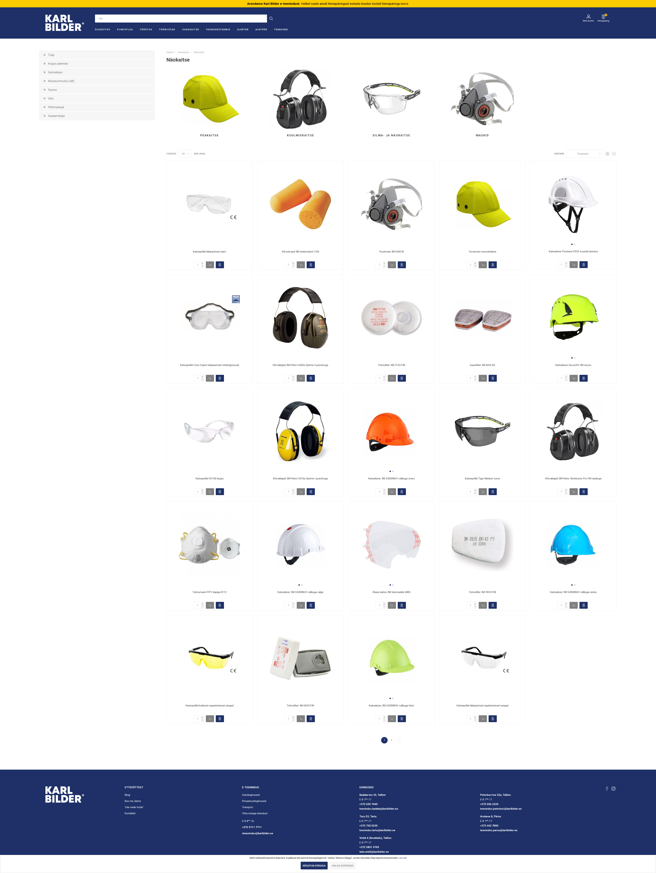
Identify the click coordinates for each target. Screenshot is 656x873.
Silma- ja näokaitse (391, 135)
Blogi (127, 794)
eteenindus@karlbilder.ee (257, 833)
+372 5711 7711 (252, 827)
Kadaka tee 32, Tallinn (372, 794)
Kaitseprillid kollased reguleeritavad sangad (210, 705)
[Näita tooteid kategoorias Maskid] (482, 98)
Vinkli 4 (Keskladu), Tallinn (375, 838)
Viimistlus (125, 29)
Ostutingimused (251, 794)
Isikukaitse (190, 29)
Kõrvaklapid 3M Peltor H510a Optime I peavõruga (300, 478)
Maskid (482, 135)
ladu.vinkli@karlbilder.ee (374, 851)
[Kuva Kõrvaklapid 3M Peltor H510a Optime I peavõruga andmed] (300, 431)
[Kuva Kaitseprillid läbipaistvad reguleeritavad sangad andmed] (482, 658)
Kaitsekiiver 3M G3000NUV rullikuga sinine (573, 592)
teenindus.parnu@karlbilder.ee (498, 830)
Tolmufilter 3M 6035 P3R (300, 705)
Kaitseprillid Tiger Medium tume (482, 478)
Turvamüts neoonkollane (482, 251)
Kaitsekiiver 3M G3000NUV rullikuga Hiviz (391, 705)
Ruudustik (607, 154)
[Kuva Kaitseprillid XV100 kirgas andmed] (210, 431)
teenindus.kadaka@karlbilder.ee (378, 808)
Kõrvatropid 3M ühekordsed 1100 (300, 251)
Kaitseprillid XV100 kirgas (210, 478)
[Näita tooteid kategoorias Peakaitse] (209, 98)
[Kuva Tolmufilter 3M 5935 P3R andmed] (482, 545)
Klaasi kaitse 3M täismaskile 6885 (391, 592)
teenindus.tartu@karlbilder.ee (377, 830)
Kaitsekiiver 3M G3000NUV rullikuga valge (300, 592)
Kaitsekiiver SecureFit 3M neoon (573, 365)
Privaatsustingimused (254, 801)
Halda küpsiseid (342, 865)
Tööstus (146, 29)
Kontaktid (130, 813)
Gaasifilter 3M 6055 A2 (482, 365)
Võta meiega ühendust (255, 813)
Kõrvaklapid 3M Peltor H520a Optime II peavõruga (300, 365)
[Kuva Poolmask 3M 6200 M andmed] (391, 204)
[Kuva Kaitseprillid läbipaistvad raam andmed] (210, 204)
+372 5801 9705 (369, 847)
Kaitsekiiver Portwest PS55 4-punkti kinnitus (573, 251)
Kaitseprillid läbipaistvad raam (209, 251)
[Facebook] (607, 788)
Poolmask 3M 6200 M (391, 251)
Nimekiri (614, 154)
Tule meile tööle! (134, 807)
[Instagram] (613, 788)
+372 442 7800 (489, 825)
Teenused (281, 29)
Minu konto (588, 20)
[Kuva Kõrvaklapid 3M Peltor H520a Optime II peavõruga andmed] (300, 318)
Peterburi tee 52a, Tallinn (495, 794)
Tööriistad (167, 29)
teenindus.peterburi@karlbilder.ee (501, 808)
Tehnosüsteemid (218, 29)
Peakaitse (209, 135)
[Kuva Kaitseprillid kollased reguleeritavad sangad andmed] (210, 658)
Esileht (170, 52)
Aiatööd (261, 29)
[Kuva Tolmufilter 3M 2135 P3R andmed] (391, 318)
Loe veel (403, 858)
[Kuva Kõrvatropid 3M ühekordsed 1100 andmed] (300, 204)
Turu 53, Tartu (368, 816)
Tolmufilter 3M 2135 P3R (391, 365)
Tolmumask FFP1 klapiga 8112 (210, 592)
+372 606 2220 (489, 804)
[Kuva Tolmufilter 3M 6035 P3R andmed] (300, 658)
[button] (572, 244)
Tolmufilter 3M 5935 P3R (482, 592)
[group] (573, 204)
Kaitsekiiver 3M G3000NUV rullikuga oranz (391, 478)
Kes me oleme (133, 801)
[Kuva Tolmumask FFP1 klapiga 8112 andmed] (210, 545)
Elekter (243, 29)
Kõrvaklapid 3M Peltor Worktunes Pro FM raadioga (573, 478)
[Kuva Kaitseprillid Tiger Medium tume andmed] (482, 431)
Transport (247, 807)
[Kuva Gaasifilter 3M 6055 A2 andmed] (482, 318)
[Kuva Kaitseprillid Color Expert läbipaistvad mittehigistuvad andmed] (210, 318)
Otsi (271, 19)
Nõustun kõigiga (314, 865)
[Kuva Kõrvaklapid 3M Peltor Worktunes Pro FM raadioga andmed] (573, 431)
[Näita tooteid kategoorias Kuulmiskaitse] (300, 98)
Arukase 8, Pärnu (490, 816)
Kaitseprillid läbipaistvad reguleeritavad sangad (482, 705)
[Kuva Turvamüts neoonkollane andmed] (482, 204)
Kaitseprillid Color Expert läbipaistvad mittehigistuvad (209, 365)
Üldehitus (102, 29)
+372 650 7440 (368, 804)
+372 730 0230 (368, 825)
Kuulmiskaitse (300, 135)
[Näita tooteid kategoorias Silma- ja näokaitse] (391, 98)
